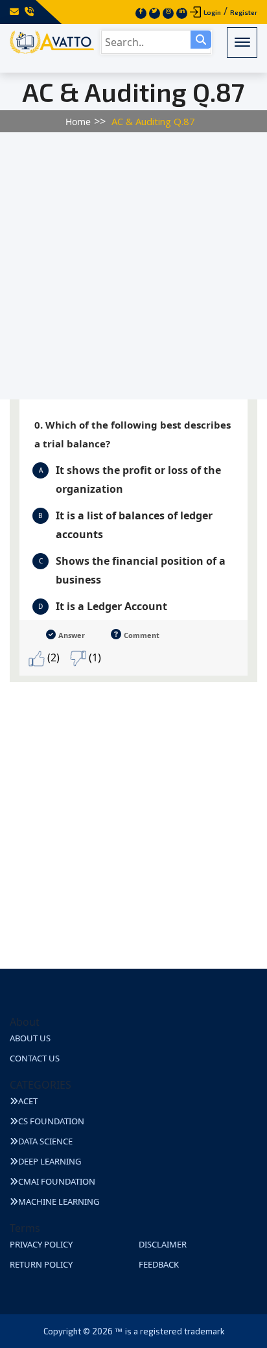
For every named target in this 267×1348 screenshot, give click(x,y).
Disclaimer (163, 1244)
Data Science (45, 1141)
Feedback (159, 1264)
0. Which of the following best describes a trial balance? (132, 434)
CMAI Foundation (56, 1181)
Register (243, 12)
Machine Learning (58, 1201)
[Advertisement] (133, 265)
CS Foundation (51, 1121)
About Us (30, 1038)
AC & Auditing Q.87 (153, 121)
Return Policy (41, 1264)
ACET (28, 1101)
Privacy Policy (41, 1244)
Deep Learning (49, 1161)
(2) (52, 657)
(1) (93, 657)
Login (212, 12)
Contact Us (35, 1058)
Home (78, 121)
